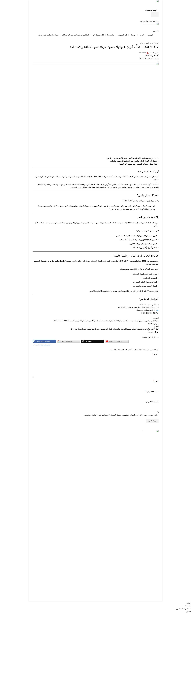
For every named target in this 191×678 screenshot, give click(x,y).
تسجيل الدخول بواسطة (150, 337)
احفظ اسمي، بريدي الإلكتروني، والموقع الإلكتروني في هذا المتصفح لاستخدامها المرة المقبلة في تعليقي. (121, 415)
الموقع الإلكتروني (152, 402)
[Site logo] (150, 4)
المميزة (146, 43)
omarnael (142, 53)
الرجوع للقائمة (153, 323)
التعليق (155, 354)
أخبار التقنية (154, 43)
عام (141, 43)
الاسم (156, 381)
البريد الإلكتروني (152, 391)
